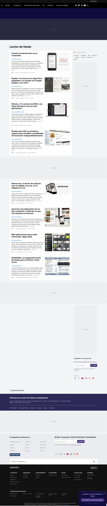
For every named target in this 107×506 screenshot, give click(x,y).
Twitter (88, 5)
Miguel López (19, 125)
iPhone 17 (27, 450)
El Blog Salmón (90, 475)
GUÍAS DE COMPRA (62, 5)
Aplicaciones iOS (17, 59)
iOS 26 (42, 450)
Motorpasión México (64, 494)
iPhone (77, 57)
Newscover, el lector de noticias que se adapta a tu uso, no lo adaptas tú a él (26, 185)
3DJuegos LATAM (27, 493)
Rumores (39, 408)
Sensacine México (40, 493)
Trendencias (77, 475)
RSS (89, 378)
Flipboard (79, 5)
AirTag (82, 57)
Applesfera (12, 479)
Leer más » (28, 95)
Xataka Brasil (13, 496)
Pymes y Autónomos (90, 478)
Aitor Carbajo (20, 203)
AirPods (12, 444)
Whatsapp (83, 55)
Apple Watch (43, 444)
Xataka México (13, 493)
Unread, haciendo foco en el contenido (24, 54)
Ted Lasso (76, 55)
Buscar (94, 461)
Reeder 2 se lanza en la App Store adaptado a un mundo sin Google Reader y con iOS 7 (27, 80)
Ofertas (45, 408)
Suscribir (93, 365)
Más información (65, 504)
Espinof (37, 477)
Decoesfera (77, 477)
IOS (43, 5)
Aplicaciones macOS (18, 112)
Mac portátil (43, 441)
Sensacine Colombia (38, 496)
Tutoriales (33, 408)
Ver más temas (14, 454)
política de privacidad (76, 444)
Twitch (76, 5)
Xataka (11, 475)
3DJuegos (25, 475)
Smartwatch (90, 57)
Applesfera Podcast (24, 408)
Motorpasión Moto (66, 477)
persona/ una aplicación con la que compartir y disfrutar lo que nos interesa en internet (26, 211)
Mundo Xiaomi (13, 484)
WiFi (89, 55)
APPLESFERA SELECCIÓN (31, 5)
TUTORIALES (17, 5)
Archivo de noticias (18, 390)
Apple (75, 59)
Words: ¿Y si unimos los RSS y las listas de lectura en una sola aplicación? (27, 106)
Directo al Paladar (53, 475)
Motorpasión (64, 475)
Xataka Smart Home (15, 481)
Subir (92, 467)
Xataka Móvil (13, 477)
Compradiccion (78, 479)
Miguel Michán (20, 98)
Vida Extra (25, 477)
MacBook (12, 450)
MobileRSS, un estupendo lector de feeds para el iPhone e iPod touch (26, 260)
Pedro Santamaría (20, 72)
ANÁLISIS (50, 5)
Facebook (79, 378)
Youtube (85, 5)
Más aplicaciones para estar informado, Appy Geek (24, 235)
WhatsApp (51, 408)
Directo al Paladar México (53, 494)
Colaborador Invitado (22, 277)
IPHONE (7, 5)
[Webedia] (93, 1)
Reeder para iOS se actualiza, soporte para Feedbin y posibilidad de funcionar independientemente (27, 133)
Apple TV (95, 55)
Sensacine (38, 475)
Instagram (82, 5)
